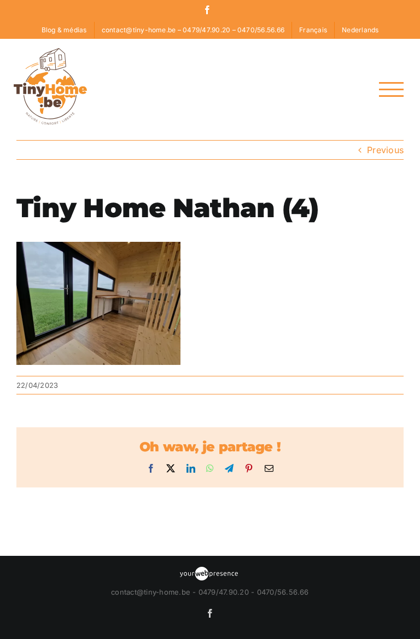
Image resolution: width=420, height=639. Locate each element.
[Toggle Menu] (391, 89)
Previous (385, 149)
